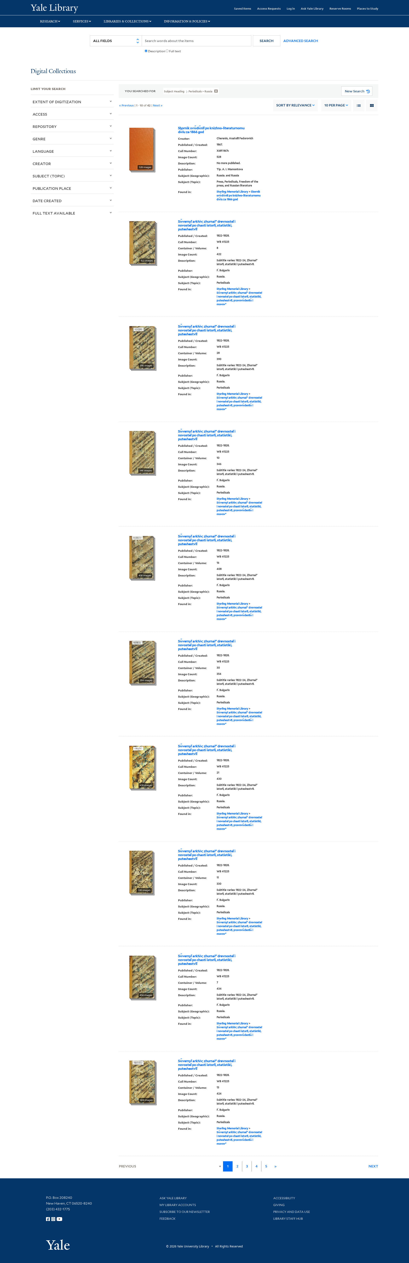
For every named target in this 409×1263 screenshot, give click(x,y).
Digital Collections (53, 71)
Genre (39, 138)
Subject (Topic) (49, 176)
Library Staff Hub (288, 1218)
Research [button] (49, 21)
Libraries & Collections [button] (126, 21)
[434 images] (141, 976)
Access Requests (269, 8)
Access (40, 114)
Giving (279, 1205)
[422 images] (142, 242)
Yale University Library (57, 8)
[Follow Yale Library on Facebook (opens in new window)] (48, 1219)
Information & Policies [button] (185, 21)
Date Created (47, 200)
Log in (291, 8)
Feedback (168, 1218)
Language (43, 151)
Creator (42, 163)
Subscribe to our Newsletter (185, 1212)
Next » (158, 105)
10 (334, 105)
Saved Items (242, 8)
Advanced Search (300, 41)
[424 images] (142, 1081)
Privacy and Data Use (291, 1212)
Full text (175, 51)
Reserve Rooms (340, 8)
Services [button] (80, 21)
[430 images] (141, 766)
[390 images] (141, 347)
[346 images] (141, 452)
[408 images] (141, 557)
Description (156, 51)
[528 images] (141, 148)
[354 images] (141, 661)
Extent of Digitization (57, 101)
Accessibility (284, 1198)
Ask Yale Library (312, 8)
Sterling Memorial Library (232, 191)
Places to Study (367, 8)
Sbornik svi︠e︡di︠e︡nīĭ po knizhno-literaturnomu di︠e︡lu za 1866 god (211, 130)
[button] (266, 40)
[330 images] (141, 871)
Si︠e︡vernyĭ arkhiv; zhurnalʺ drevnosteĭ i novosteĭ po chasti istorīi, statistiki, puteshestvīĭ (206, 225)
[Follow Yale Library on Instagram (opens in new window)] (53, 1219)
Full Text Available (54, 213)
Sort (293, 105)
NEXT (373, 1166)
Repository (45, 126)
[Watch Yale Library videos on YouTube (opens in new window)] (59, 1219)
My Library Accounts (178, 1205)
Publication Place (52, 188)
